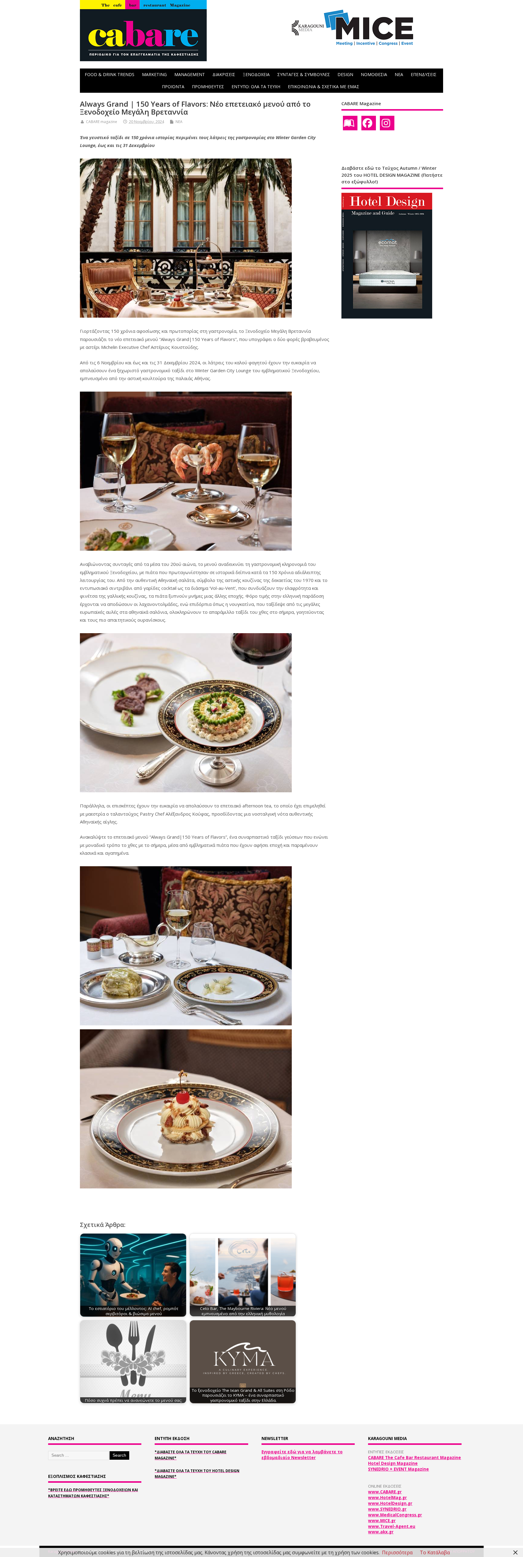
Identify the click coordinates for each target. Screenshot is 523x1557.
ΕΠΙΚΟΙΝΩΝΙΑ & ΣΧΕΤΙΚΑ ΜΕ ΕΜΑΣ (323, 86)
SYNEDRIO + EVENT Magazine (398, 1469)
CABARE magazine (101, 121)
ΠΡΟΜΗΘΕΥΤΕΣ (208, 86)
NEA (399, 74)
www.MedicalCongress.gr (395, 1515)
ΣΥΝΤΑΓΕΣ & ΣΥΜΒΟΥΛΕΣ (303, 74)
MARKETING (154, 74)
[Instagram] (387, 123)
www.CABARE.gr (385, 1492)
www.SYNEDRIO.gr (387, 1509)
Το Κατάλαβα (435, 1552)
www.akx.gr (380, 1532)
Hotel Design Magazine (393, 1463)
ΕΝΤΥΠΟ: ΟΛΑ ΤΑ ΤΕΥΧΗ (256, 86)
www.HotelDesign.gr (390, 1503)
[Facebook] (368, 123)
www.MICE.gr (382, 1520)
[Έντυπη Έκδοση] (350, 123)
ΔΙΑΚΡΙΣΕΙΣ (223, 74)
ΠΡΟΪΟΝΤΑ (173, 86)
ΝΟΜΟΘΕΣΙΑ (374, 74)
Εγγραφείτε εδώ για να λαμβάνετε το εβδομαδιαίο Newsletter (302, 1454)
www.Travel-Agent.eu (391, 1526)
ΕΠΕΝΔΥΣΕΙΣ (423, 74)
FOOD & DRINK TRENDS (109, 74)
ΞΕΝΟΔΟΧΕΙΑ (256, 74)
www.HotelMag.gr (387, 1497)
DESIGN (345, 74)
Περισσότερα (397, 1552)
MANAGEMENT (189, 74)
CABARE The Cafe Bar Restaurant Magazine (414, 1457)
